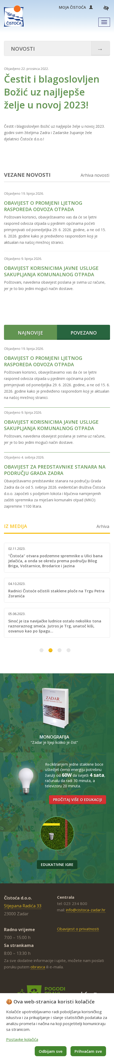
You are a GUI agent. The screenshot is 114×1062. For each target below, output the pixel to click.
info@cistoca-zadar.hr (86, 909)
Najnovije (30, 333)
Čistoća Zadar (14, 16)
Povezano (84, 333)
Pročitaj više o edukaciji (77, 799)
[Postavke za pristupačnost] (106, 8)
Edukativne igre (57, 864)
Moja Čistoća (74, 7)
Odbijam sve (51, 1051)
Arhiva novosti (95, 175)
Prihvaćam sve (88, 1051)
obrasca (37, 966)
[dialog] (57, 1027)
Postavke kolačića (22, 1039)
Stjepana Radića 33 (22, 906)
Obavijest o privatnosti (78, 928)
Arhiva (103, 526)
